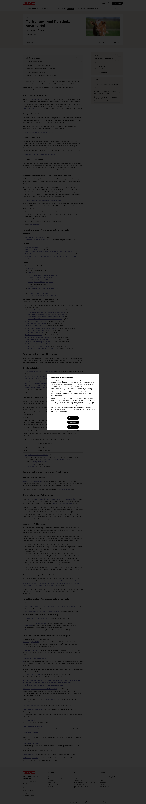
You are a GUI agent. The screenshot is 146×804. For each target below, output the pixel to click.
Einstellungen (73, 422)
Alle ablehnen (73, 427)
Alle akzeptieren (73, 418)
